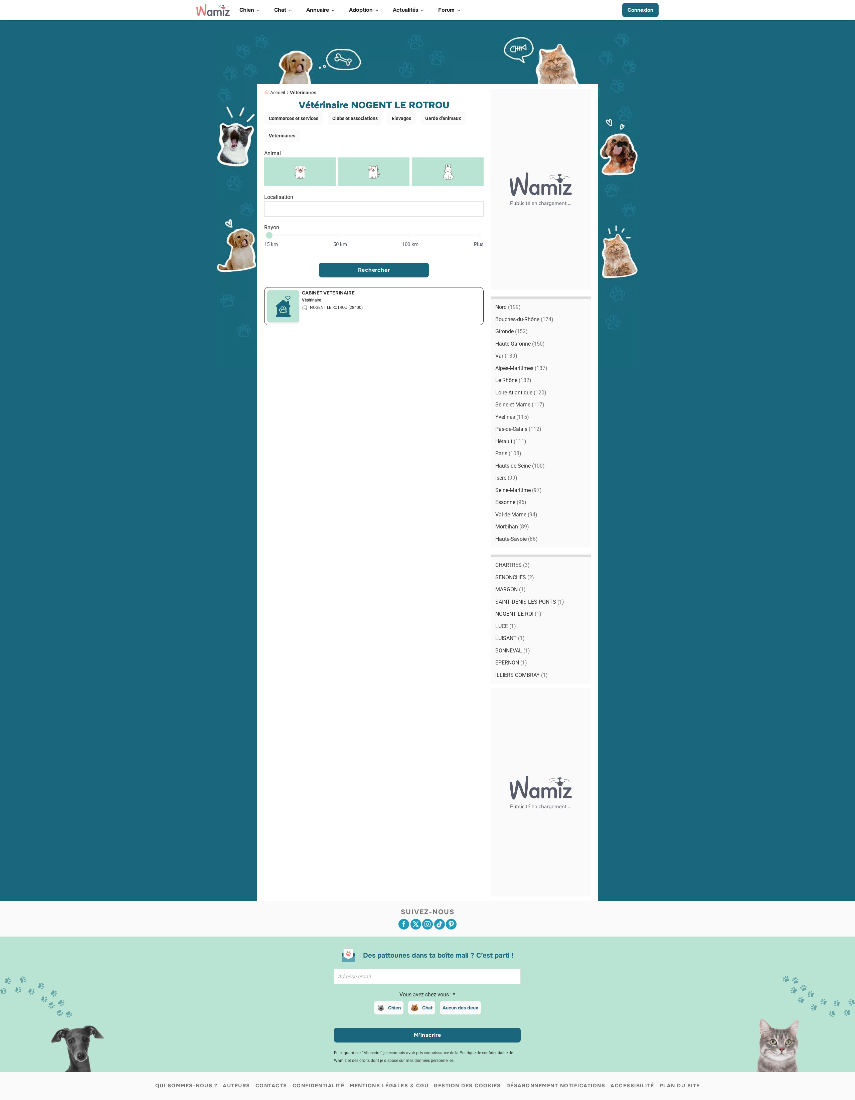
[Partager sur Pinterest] (451, 924)
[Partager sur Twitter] (415, 924)
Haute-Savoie (516, 539)
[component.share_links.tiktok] (439, 924)
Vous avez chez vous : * (427, 994)
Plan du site (680, 1085)
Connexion (640, 10)
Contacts (271, 1085)
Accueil (277, 92)
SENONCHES (514, 577)
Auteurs (236, 1085)
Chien (394, 1008)
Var (506, 356)
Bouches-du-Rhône (524, 319)
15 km (271, 244)
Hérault (510, 441)
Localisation (278, 197)
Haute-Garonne (520, 344)
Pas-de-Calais (518, 429)
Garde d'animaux (443, 118)
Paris (508, 453)
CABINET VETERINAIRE (328, 292)
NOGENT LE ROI (518, 614)
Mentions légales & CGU (389, 1085)
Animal (272, 153)
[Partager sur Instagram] (427, 924)
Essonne (510, 502)
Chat (427, 1008)
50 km (340, 244)
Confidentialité (319, 1085)
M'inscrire (427, 1034)
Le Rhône (513, 380)
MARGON (510, 589)
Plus (479, 244)
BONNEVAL (512, 650)
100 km (410, 244)
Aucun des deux (460, 1008)
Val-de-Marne (516, 514)
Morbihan (512, 526)
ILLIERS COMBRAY (521, 675)
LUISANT (510, 638)
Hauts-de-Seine (520, 466)
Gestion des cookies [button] (467, 1085)
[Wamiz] (213, 10)
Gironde (511, 331)
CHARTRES (512, 565)
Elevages (401, 118)
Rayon (271, 227)
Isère (506, 478)
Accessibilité (632, 1085)
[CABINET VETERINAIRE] (283, 306)
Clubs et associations (355, 118)
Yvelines (512, 417)
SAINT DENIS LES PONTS (529, 602)
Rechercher (374, 269)
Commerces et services (293, 118)
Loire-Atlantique (520, 392)
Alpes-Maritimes (521, 368)
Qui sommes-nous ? (186, 1085)
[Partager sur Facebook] (403, 924)
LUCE (505, 626)
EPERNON (511, 662)
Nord (508, 307)
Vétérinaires (303, 92)
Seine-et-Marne (519, 404)
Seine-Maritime (518, 490)
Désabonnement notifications (556, 1085)
